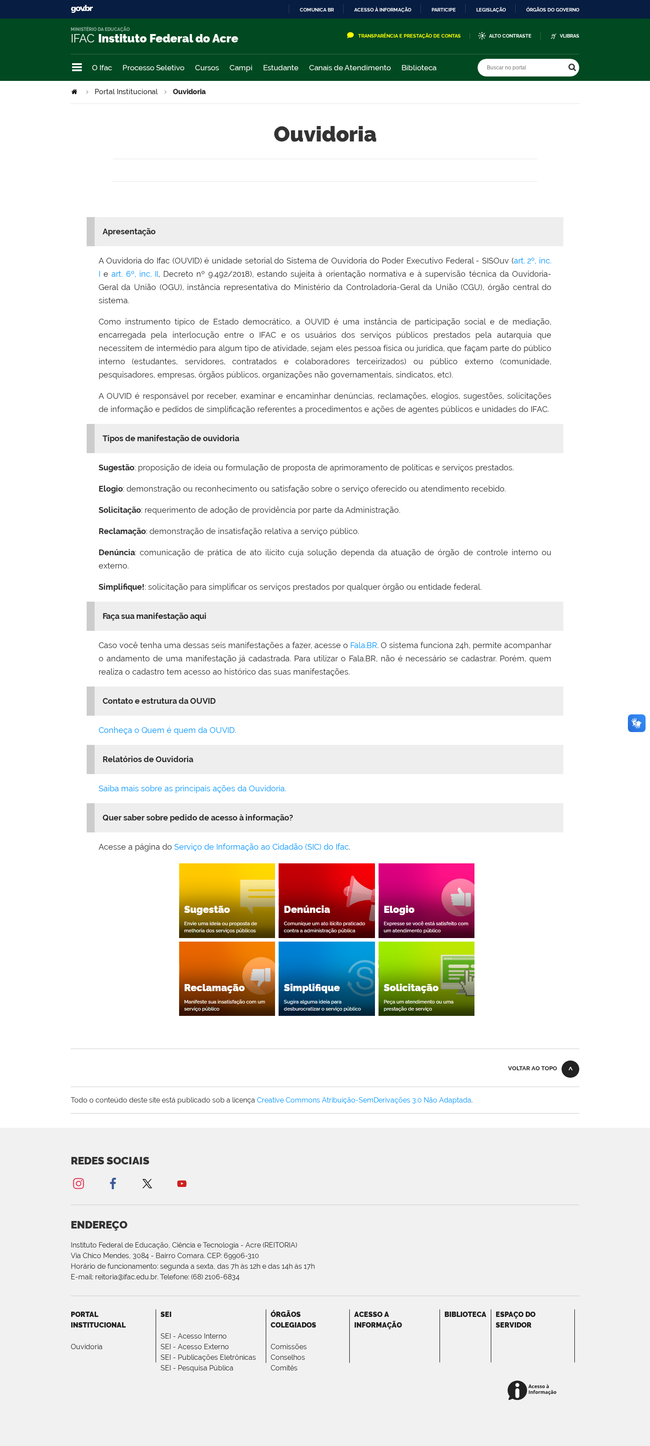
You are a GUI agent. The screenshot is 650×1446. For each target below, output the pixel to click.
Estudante (280, 67)
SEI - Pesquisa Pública (197, 1368)
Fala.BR (363, 645)
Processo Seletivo (153, 67)
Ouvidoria (87, 1347)
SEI (166, 1314)
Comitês (284, 1368)
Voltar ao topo (532, 1068)
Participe (444, 10)
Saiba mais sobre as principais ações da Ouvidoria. (192, 788)
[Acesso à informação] (533, 1391)
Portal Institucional (126, 92)
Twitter (147, 1183)
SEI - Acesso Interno (194, 1336)
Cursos (207, 67)
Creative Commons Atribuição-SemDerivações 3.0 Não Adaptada (364, 1100)
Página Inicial (75, 92)
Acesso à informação (382, 10)
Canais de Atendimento (350, 67)
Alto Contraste (510, 36)
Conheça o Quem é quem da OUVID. (167, 730)
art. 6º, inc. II (134, 274)
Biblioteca (418, 67)
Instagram (78, 1183)
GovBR (82, 9)
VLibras (569, 36)
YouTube (181, 1183)
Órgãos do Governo (552, 10)
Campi (240, 67)
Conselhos (288, 1357)
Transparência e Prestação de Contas (409, 36)
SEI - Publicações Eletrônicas (208, 1357)
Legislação (491, 10)
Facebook (112, 1183)
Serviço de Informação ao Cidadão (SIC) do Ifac (261, 846)
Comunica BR (317, 10)
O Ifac (102, 67)
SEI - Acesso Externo (195, 1347)
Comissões (289, 1347)
